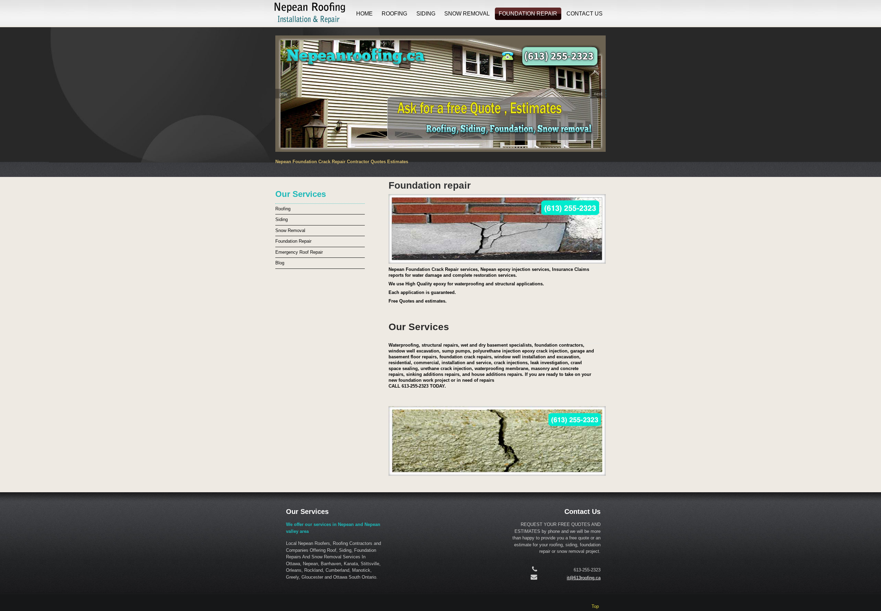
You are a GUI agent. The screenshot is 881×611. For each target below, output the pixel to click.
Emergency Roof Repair (299, 252)
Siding (425, 14)
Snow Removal (467, 14)
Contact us (584, 14)
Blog (279, 262)
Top (595, 606)
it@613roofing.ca (584, 577)
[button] (283, 93)
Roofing (394, 14)
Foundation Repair (528, 14)
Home (364, 14)
